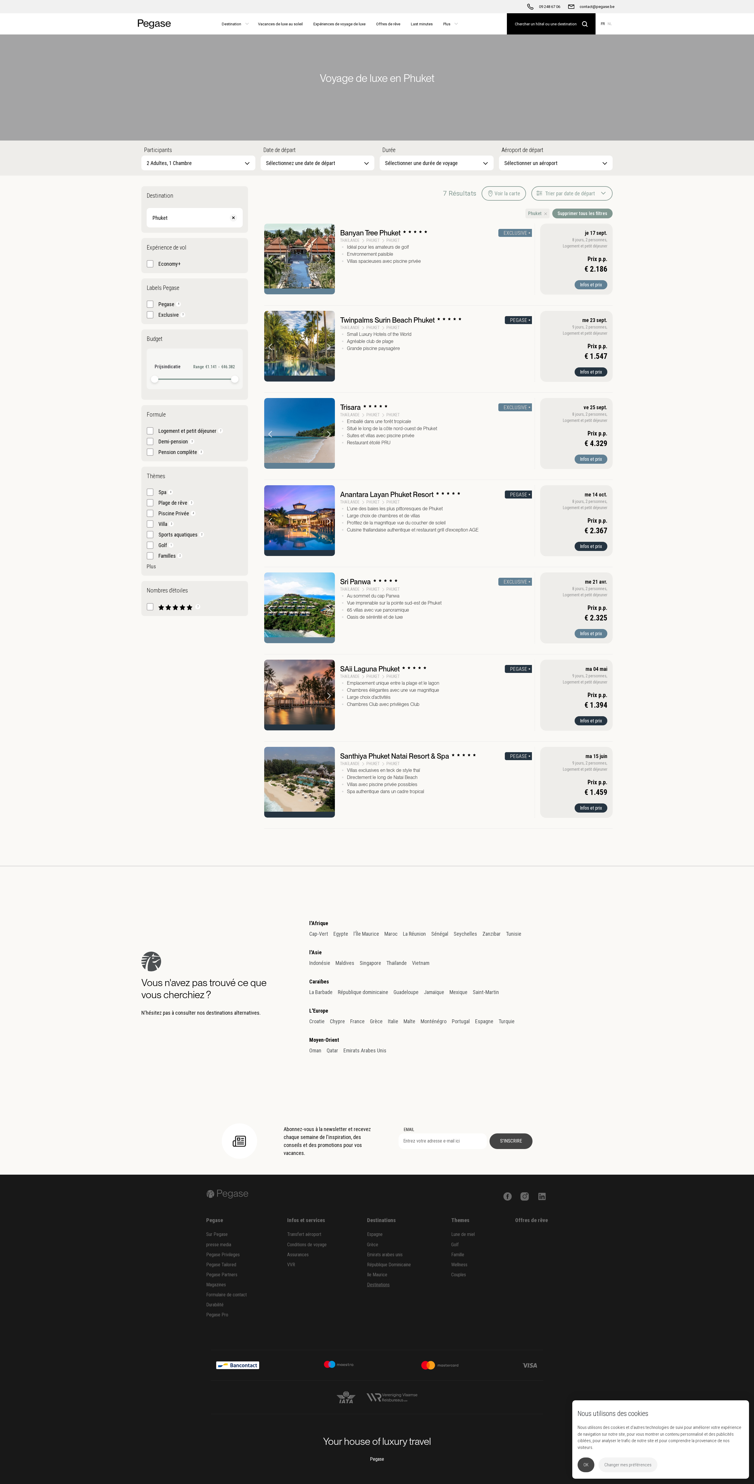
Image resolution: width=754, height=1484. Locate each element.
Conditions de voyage (307, 1244)
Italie (393, 1021)
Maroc (391, 934)
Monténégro (434, 1021)
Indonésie (319, 963)
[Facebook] (508, 1196)
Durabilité (215, 1305)
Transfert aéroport (304, 1234)
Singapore (370, 963)
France (357, 1021)
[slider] (154, 379)
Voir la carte (507, 193)
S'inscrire (511, 1141)
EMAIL (409, 1129)
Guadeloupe (406, 992)
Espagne (484, 1021)
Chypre (337, 1021)
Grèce (376, 1021)
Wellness (459, 1264)
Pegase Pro (217, 1315)
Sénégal (439, 934)
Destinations (378, 1284)
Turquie (507, 1021)
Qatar (332, 1050)
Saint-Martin (486, 992)
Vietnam (420, 963)
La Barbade (321, 992)
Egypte (340, 934)
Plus (151, 566)
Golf (455, 1244)
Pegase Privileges (223, 1254)
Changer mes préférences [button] (628, 1465)
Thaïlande (396, 963)
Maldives (344, 963)
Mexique (458, 992)
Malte (409, 1021)
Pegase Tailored (221, 1264)
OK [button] (585, 1465)
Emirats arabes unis (385, 1254)
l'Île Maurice (366, 934)
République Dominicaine (389, 1264)
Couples (458, 1274)
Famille (457, 1254)
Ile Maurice (377, 1274)
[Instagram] (525, 1196)
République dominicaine (363, 992)
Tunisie (513, 934)
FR (603, 24)
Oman (315, 1050)
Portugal (461, 1021)
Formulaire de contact (226, 1295)
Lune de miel (463, 1234)
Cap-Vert (318, 934)
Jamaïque (434, 992)
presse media (218, 1244)
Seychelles (465, 934)
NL (610, 24)
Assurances (298, 1254)
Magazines (216, 1284)
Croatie (317, 1021)
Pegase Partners (221, 1274)
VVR (291, 1264)
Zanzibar (491, 934)
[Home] (157, 23)
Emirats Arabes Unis (364, 1050)
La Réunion (414, 934)
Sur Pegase (217, 1234)
